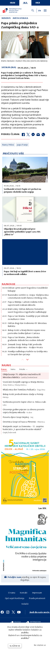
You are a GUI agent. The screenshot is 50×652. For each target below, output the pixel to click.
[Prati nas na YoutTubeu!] (19, 612)
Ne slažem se (40, 645)
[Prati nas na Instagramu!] (7, 612)
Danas (4, 369)
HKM (12, 2)
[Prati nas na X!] (13, 612)
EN (39, 10)
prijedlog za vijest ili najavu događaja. (27, 578)
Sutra (13, 369)
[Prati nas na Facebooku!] (2, 612)
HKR (38, 2)
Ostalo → (23, 369)
